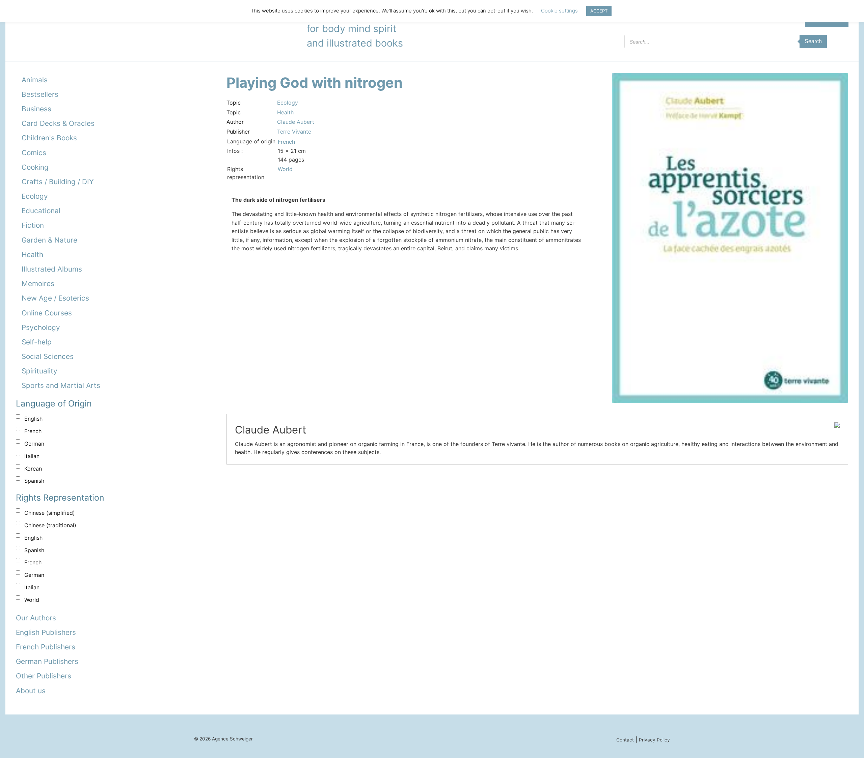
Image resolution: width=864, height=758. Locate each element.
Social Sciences (48, 356)
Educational (41, 210)
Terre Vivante (294, 131)
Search (813, 41)
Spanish (34, 480)
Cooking (35, 167)
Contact (625, 739)
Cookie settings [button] (559, 10)
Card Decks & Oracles (58, 123)
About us (31, 690)
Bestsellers (40, 94)
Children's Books (49, 138)
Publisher (238, 131)
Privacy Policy (654, 739)
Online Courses (47, 313)
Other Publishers (43, 676)
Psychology (41, 327)
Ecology (35, 196)
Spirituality (39, 371)
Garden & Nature (49, 240)
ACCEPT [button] (599, 10)
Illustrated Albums (52, 269)
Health (32, 254)
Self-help (37, 342)
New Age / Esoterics (55, 298)
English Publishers (46, 632)
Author (235, 121)
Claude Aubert (295, 121)
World (31, 599)
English (33, 418)
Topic (233, 102)
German (34, 443)
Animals (35, 80)
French (33, 431)
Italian (31, 456)
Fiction (33, 225)
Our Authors (36, 618)
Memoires (38, 283)
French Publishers (45, 647)
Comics (34, 152)
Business (36, 109)
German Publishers (47, 661)
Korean (33, 468)
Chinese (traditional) (50, 525)
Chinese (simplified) (49, 512)
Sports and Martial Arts (61, 385)
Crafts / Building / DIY (58, 181)
